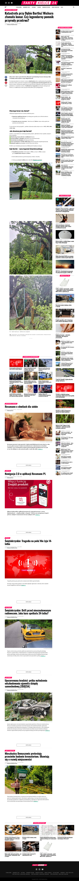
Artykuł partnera (10, 410)
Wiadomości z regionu (30, 872)
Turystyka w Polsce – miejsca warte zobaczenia (21, 874)
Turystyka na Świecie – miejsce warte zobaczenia (59, 874)
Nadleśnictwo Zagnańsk (31, 334)
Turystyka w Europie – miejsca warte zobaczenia (40, 874)
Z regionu (39, 7)
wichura (19, 335)
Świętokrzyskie (13, 335)
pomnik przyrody (47, 334)
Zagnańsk (24, 335)
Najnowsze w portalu (46, 7)
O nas (62, 7)
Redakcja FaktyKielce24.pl (12, 24)
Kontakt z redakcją (48, 872)
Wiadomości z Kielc (26, 7)
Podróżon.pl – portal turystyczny (66, 872)
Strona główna (19, 7)
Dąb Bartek (14, 334)
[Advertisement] (28, 35)
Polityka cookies (56, 872)
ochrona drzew (40, 334)
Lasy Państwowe (21, 334)
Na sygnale (34, 7)
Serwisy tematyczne (55, 7)
